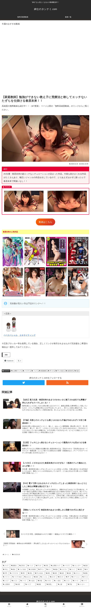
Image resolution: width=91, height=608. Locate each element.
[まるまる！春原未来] (34, 296)
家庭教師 (43, 371)
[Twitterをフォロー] (24, 382)
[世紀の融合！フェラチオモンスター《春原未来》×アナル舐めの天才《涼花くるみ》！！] (78, 265)
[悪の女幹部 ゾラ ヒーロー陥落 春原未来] (13, 265)
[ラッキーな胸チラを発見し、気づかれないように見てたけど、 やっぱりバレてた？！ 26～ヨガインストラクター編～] (13, 296)
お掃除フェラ (17, 371)
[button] (84, 347)
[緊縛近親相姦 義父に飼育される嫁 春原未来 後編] (56, 265)
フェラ (35, 371)
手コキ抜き (60, 371)
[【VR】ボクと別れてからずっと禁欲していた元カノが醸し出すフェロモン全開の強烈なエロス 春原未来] (56, 296)
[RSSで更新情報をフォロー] (67, 382)
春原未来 (7, 371)
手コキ (52, 371)
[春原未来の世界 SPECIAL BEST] (78, 296)
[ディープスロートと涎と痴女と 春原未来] (34, 265)
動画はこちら (45, 222)
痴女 (77, 371)
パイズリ (27, 371)
